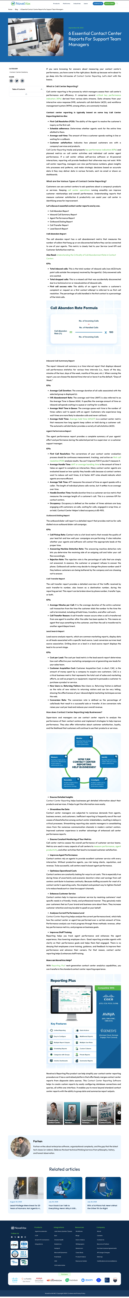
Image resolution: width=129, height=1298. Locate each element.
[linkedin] (22, 1237)
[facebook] (12, 1237)
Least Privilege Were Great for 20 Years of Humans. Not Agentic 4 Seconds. (25, 1207)
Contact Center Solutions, (19, 72)
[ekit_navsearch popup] (117, 3)
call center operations (79, 190)
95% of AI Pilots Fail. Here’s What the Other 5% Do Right (102, 1207)
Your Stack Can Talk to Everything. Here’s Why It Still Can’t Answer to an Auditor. (62, 1207)
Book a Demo (109, 3)
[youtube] (18, 1237)
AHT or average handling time (85, 464)
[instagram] (25, 1237)
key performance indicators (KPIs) (101, 149)
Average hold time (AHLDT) (83, 419)
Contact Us (98, 3)
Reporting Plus (58, 965)
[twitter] (15, 1237)
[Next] (119, 1112)
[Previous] (48, 1112)
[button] (11, 81)
